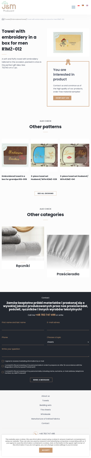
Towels (7, 19)
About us (45, 396)
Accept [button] (46, 450)
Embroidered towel (18, 19)
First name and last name (14, 322)
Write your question (11, 349)
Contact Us (62, 98)
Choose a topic (54, 337)
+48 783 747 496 (45, 314)
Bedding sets (45, 405)
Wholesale (45, 414)
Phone (5, 337)
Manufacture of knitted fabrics (45, 418)
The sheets (45, 409)
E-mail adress (53, 322)
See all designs (45, 193)
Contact (45, 423)
